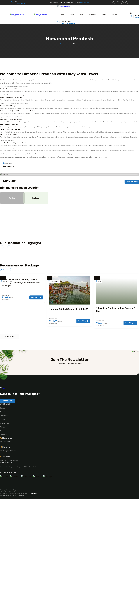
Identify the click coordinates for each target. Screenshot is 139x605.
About (72, 15)
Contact (114, 15)
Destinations (4, 416)
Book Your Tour (84, 3)
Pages (104, 15)
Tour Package (4, 423)
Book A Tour (7, 401)
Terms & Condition (18, 496)
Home (62, 15)
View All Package (9, 336)
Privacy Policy (4, 496)
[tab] (11, 198)
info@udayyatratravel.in (8, 451)
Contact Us (3, 435)
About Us (3, 412)
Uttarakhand (7, 281)
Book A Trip (35, 321)
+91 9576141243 (20, 3)
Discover (69, 225)
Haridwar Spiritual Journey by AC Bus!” (21, 309)
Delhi (52, 281)
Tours (81, 15)
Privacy (2, 427)
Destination (92, 15)
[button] (1, 247)
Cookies (2, 419)
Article (2, 431)
